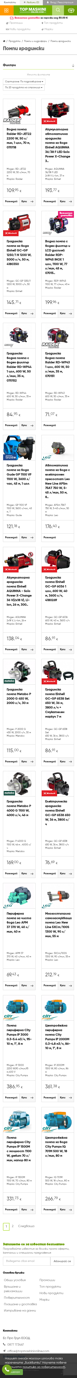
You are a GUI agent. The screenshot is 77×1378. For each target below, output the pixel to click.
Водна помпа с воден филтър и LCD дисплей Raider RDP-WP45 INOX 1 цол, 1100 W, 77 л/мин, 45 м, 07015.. (57, 257)
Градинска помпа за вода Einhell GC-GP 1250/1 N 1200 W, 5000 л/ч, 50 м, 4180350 (19, 253)
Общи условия (15, 1280)
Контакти (10, 2)
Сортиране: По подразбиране (23, 82)
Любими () (33, 2)
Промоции (47, 1280)
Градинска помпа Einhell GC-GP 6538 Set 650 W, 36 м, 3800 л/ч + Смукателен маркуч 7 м (57, 703)
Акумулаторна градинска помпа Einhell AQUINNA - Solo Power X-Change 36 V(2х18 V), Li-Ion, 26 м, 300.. (19, 591)
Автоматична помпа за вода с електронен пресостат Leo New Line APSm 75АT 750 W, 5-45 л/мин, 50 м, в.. (57, 481)
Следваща (26, 1226)
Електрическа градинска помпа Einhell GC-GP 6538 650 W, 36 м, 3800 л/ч (57, 813)
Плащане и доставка (20, 1304)
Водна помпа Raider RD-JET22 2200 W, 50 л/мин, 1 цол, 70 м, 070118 (19, 138)
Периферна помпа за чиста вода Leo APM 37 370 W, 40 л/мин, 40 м (19, 922)
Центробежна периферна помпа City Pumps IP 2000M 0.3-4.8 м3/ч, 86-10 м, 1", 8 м (57, 1037)
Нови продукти (51, 1293)
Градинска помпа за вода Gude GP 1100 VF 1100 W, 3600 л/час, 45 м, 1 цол (19, 474)
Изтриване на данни (20, 1310)
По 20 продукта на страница (23, 87)
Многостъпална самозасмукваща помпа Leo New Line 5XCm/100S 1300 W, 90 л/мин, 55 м (57, 925)
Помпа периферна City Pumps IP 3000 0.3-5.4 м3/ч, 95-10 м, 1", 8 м (19, 1034)
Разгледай (11, 201)
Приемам (14, 1372)
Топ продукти (50, 1286)
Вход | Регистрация (61, 2)
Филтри (9, 65)
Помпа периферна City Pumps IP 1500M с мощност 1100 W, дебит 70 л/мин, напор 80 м (19, 1149)
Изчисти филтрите (38, 75)
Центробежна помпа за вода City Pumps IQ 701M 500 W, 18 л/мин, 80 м (56, 1146)
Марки (44, 1299)
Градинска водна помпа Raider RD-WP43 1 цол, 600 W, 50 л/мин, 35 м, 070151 (57, 365)
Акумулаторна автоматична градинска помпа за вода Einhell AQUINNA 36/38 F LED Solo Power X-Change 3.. (57, 145)
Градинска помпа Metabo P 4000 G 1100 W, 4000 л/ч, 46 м (19, 808)
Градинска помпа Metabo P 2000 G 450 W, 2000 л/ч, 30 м (19, 696)
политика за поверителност (44, 1367)
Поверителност (17, 1297)
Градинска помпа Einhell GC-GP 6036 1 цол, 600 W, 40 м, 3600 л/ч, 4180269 (56, 589)
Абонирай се (62, 1261)
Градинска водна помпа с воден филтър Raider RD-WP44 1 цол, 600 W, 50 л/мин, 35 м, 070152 (19, 367)
